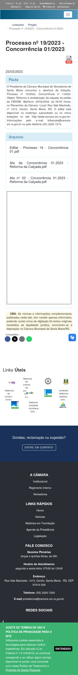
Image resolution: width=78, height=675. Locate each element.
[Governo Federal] (30, 390)
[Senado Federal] (15, 402)
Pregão (32, 25)
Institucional (40, 481)
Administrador (63, 6)
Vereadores (40, 494)
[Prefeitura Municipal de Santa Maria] (12, 382)
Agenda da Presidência (40, 529)
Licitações (18, 25)
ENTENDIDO (63, 649)
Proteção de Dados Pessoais (23, 670)
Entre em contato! (39, 447)
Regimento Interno (40, 488)
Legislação (40, 536)
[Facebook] (7, 339)
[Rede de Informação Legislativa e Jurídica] (63, 402)
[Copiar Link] (22, 339)
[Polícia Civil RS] (48, 378)
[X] (15, 339)
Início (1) (9, 3)
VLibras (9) (50, 6)
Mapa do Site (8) (32, 6)
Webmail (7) (15, 6)
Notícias (40, 517)
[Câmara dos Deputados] (48, 390)
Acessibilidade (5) (47, 3)
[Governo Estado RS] (66, 378)
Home (40, 510)
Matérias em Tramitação (40, 523)
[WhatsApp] (29, 339)
